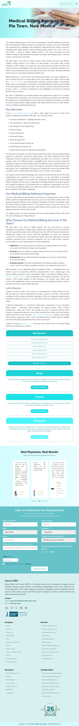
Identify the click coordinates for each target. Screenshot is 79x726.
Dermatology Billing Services (39, 343)
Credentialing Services (49, 632)
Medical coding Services (50, 629)
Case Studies (10, 683)
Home (8, 625)
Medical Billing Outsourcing (50, 645)
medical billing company (20, 113)
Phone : (13, 603)
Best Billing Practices (13, 673)
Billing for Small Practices (50, 652)
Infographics (10, 693)
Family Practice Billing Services (39, 339)
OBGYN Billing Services (49, 679)
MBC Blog (9, 689)
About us (9, 629)
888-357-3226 (67, 4)
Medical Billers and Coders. (38, 724)
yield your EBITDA (16, 82)
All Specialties (46, 696)
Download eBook (11, 658)
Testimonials (10, 635)
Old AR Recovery (47, 655)
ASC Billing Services (48, 689)
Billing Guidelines (11, 686)
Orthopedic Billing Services (39, 354)
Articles (8, 676)
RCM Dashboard (47, 658)
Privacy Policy (10, 648)
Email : (20, 601)
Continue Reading (39, 387)
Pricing (8, 655)
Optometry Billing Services (39, 350)
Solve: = (7, 556)
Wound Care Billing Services (39, 357)
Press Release (10, 679)
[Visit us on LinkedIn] (21, 608)
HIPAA (8, 645)
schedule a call (28, 324)
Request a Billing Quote (13, 652)
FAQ (7, 639)
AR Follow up (46, 635)
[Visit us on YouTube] (26, 608)
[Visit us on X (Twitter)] (16, 608)
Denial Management (48, 639)
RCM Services (46, 642)
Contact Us (9, 632)
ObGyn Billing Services (39, 346)
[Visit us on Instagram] (11, 608)
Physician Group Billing (49, 648)
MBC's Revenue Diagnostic (43, 315)
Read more (28, 564)
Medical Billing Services (49, 625)
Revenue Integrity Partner (15, 277)
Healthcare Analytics (12, 642)
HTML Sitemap (11, 662)
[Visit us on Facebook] (7, 608)
